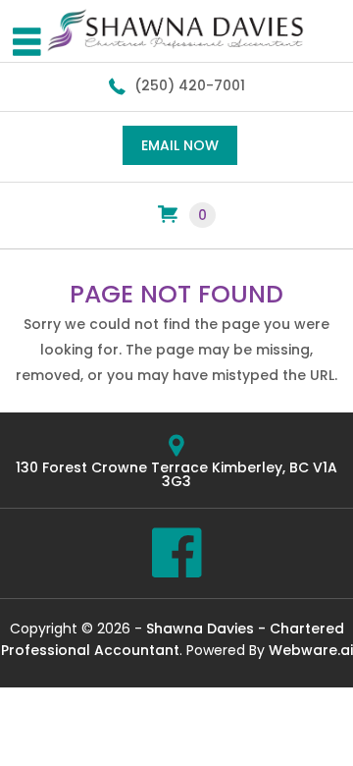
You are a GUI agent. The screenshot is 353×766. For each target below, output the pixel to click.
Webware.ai (311, 650)
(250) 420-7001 (189, 85)
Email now (180, 145)
